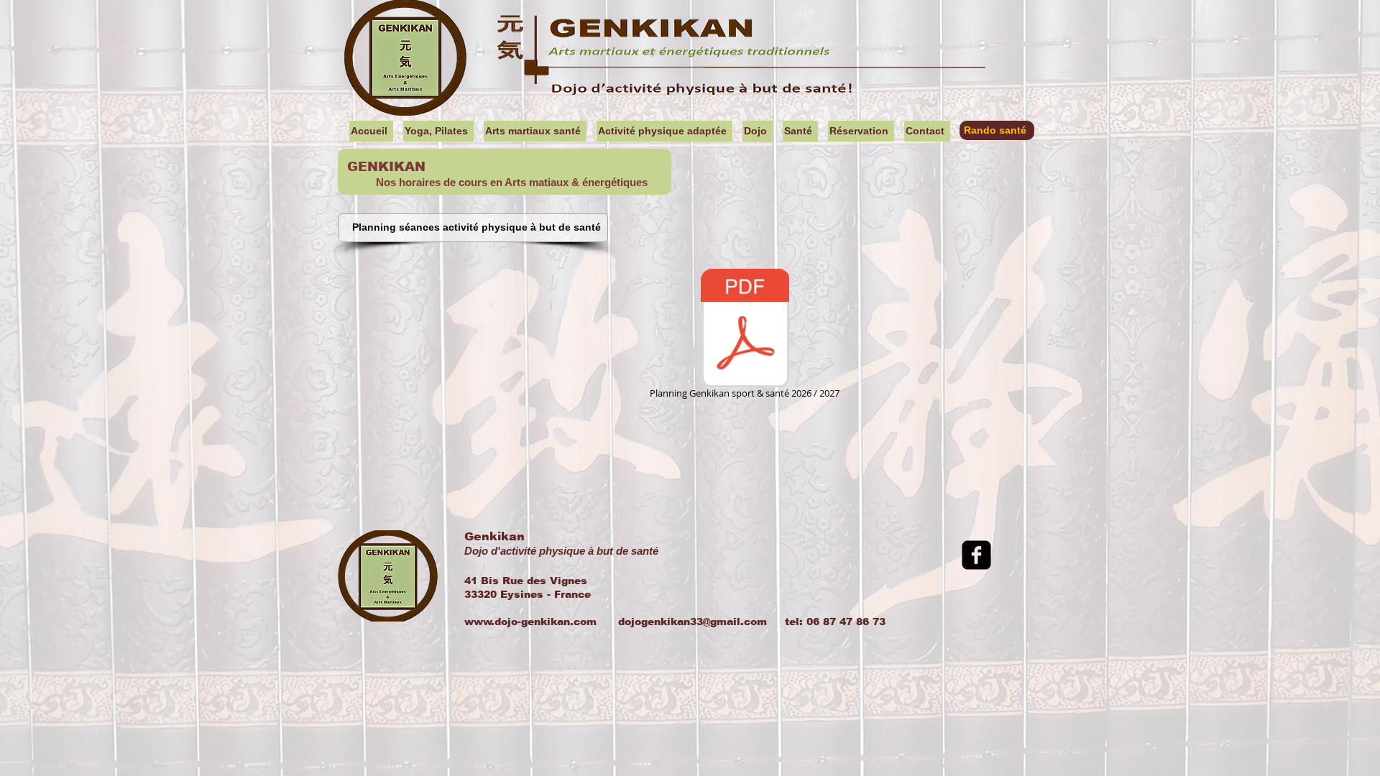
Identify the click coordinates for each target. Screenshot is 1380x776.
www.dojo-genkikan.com (530, 621)
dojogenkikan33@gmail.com (692, 621)
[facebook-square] (976, 555)
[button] (438, 131)
